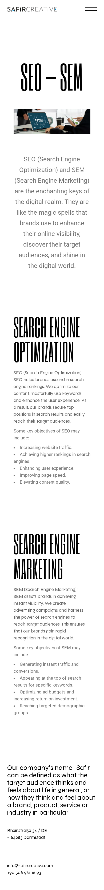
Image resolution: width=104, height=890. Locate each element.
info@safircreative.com (30, 865)
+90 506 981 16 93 (24, 872)
